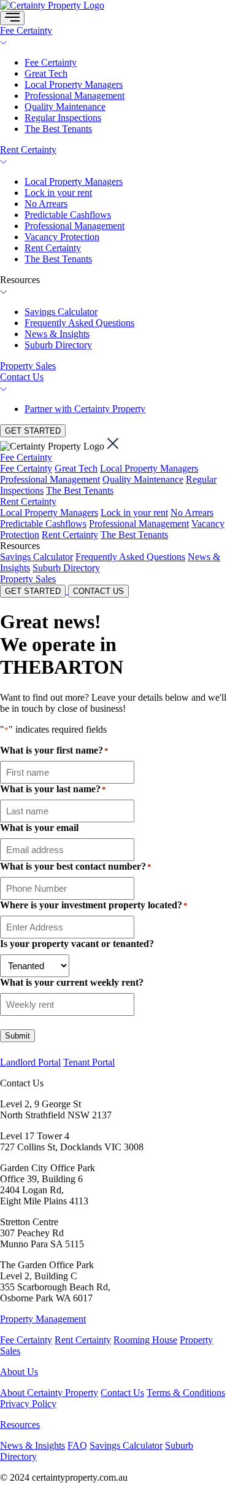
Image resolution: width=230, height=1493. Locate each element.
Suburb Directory (58, 345)
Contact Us (22, 377)
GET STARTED (33, 430)
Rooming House (145, 1340)
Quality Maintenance (65, 106)
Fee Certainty (26, 30)
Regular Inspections (63, 117)
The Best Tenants (58, 128)
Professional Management (75, 95)
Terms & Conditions (186, 1392)
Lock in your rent (58, 192)
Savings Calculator (61, 311)
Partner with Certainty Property (85, 408)
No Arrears (46, 203)
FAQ (77, 1445)
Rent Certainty (28, 149)
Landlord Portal (30, 1062)
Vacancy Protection (62, 237)
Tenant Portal (89, 1062)
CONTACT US (98, 591)
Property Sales (28, 366)
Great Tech (46, 73)
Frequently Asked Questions (79, 323)
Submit (17, 1035)
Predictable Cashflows (68, 214)
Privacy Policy (28, 1403)
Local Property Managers (74, 84)
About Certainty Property (49, 1392)
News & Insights (57, 334)
